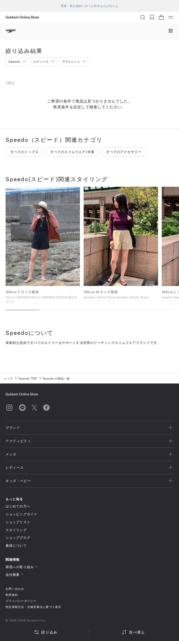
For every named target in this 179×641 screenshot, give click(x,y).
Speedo (14, 61)
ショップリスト (18, 522)
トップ (8, 378)
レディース (41, 61)
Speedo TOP (27, 378)
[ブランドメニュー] (170, 31)
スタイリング (16, 530)
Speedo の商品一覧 (56, 378)
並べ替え (137, 632)
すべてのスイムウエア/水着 (72, 151)
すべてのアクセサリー (123, 151)
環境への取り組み (20, 567)
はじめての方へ (18, 506)
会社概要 (13, 574)
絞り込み (49, 632)
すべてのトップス (24, 151)
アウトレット (71, 61)
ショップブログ (18, 537)
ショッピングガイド (21, 514)
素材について (16, 545)
